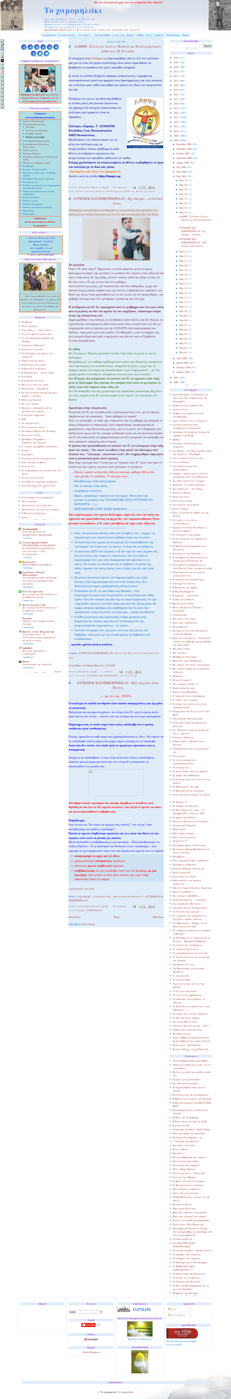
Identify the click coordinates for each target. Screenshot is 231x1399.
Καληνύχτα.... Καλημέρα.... (36, 388)
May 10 (183, 311)
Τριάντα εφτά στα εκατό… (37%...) (191, 1025)
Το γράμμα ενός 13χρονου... (187, 1254)
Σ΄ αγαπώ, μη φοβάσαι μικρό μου (39, 446)
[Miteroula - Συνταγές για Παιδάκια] (2, 79)
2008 (176, 140)
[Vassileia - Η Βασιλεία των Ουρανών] (2, 107)
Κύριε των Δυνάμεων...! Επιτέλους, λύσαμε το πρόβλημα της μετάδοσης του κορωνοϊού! (191, 641)
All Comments (177, 1315)
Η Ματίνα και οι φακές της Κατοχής (192, 1098)
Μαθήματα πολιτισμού (184, 656)
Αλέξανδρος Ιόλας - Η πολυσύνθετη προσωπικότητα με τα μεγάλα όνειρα (39, 637)
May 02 (183, 347)
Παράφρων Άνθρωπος (184, 864)
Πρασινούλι (29, 562)
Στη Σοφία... (28, 454)
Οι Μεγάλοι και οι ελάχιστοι (188, 790)
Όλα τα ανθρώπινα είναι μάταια (190, 821)
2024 (176, 67)
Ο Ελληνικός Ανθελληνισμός (187, 718)
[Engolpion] (2, 60)
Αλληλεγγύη (118, 35)
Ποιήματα (159, 35)
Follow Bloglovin (91, 1352)
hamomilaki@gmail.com (58, 30)
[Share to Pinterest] (153, 187)
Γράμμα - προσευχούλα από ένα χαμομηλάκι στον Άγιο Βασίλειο (190, 475)
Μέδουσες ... (179, 676)
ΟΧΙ (23, 419)
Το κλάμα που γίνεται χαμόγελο (190, 1013)
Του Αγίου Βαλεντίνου (184, 1021)
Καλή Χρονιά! (180, 626)
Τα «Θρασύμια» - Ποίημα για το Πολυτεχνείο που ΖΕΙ (189, 924)
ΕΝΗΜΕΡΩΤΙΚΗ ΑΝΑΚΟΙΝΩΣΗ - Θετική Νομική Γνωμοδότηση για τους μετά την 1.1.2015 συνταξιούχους (39, 550)
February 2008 (183, 367)
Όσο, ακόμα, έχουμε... (184, 833)
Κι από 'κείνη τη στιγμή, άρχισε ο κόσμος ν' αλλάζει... (39, 394)
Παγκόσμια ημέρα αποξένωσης (189, 845)
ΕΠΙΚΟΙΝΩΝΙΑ (94, 910)
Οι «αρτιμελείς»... (182, 767)
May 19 (183, 270)
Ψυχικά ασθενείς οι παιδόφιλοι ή (190, 1049)
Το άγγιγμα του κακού (184, 991)
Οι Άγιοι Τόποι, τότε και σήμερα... (191, 771)
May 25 (183, 207)
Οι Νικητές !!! (179, 802)
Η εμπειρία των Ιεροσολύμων (188, 579)
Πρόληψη (30, 127)
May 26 (183, 203)
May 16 (183, 283)
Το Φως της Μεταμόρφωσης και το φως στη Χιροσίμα (190, 1287)
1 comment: (108, 671)
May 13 (183, 297)
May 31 (183, 180)
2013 (176, 117)
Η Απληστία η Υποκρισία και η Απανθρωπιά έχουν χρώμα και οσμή (192, 566)
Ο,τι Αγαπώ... (179, 756)
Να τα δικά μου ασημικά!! (186, 1165)
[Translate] (2, 48)
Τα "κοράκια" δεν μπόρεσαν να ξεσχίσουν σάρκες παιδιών (189, 917)
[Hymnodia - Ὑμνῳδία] (2, 72)
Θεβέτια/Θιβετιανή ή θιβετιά (37, 564)
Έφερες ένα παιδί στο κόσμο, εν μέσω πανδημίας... (189, 529)
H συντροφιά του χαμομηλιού (37, 497)
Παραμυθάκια (173, 35)
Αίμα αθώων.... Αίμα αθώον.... (37, 330)
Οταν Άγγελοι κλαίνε (184, 837)
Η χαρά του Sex (180, 1125)
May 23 (183, 251)
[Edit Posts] (2, 44)
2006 (176, 382)
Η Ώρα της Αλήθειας (183, 599)
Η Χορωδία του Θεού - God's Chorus (191, 1129)
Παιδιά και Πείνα (182, 1204)
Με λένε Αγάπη (30, 403)
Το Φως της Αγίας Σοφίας (186, 1017)
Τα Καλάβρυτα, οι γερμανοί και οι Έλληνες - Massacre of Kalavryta (191, 939)
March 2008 (182, 362)
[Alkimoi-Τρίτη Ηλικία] (2, 52)
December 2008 (184, 144)
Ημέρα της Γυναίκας (183, 603)
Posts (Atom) (88, 924)
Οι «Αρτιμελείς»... (31, 423)
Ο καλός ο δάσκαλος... (184, 737)
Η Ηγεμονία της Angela (184, 587)
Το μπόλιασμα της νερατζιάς (37, 664)
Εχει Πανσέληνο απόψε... (186, 1083)
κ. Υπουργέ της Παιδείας (185, 1141)
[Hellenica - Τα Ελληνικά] (2, 68)
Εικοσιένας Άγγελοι (32, 349)
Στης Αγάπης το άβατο (33, 462)
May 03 (183, 343)
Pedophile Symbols (34, 134)
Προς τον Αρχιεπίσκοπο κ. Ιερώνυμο (192, 887)
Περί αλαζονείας (181, 872)
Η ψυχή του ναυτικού (32, 380)
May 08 (183, 320)
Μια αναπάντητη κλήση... (186, 1161)
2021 (176, 80)
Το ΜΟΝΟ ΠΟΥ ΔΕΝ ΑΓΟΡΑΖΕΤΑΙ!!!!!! (183, 1268)
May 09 (183, 315)
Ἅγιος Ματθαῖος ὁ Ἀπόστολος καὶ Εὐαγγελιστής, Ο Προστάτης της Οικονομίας (190, 398)
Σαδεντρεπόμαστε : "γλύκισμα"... (190, 899)
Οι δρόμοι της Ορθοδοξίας (186, 775)
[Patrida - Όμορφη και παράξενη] (2, 95)
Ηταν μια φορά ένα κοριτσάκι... (189, 1133)
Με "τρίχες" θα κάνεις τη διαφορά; (191, 664)
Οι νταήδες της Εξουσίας (185, 805)
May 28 (183, 194)
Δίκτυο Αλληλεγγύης (34, 605)
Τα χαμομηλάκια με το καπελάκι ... (191, 953)
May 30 (183, 184)
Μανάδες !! (178, 1153)
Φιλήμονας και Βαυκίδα (185, 1293)
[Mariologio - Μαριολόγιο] (2, 76)
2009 (176, 135)
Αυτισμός (81, 675)
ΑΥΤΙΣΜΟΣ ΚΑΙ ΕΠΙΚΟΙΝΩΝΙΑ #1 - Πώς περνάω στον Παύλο (193, 242)
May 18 (183, 274)
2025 (176, 62)
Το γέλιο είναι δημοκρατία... (187, 995)
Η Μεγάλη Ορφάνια (183, 591)
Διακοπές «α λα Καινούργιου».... (190, 484)
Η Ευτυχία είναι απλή (33, 364)
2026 (176, 57)
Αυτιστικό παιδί (128, 675)
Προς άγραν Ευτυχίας (184, 1208)
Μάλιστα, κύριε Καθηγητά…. (188, 660)
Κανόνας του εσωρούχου (37, 131)
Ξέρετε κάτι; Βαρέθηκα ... (186, 692)
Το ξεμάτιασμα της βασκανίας (188, 1273)
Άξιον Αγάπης (29, 501)
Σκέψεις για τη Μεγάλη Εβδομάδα (190, 1220)
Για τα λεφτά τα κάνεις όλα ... (189, 458)
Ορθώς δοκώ (178, 829)
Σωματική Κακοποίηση (33, 121)
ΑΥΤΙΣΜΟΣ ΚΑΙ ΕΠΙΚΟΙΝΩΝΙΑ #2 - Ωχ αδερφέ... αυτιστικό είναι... (118, 201)
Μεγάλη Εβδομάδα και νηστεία (189, 1157)
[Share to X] (147, 187)
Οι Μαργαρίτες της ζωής (185, 786)
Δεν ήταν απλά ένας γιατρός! (188, 480)
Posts (173, 1309)
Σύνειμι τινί (28, 466)
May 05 (183, 334)
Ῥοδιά (25, 661)
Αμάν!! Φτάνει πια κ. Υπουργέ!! (189, 420)
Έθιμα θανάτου (180, 496)
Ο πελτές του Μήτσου (184, 1177)
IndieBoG (27, 648)
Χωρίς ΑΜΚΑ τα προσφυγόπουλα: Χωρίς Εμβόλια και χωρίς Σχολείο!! (191, 1039)
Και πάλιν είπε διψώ (183, 618)
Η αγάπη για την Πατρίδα (186, 553)
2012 (176, 121)
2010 (176, 131)
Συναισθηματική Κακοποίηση (36, 141)
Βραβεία (131, 35)
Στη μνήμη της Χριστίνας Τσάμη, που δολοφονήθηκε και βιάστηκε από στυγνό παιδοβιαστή (192, 1232)
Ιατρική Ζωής (179, 614)
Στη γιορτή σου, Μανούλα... (187, 903)
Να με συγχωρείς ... (183, 680)
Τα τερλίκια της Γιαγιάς (185, 949)
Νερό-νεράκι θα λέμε (183, 688)
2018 (176, 94)
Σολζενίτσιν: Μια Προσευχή (187, 1224)
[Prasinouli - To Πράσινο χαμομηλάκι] (2, 99)
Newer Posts (74, 917)
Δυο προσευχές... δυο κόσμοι (187, 488)
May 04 (183, 338)
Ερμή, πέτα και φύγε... (33, 360)
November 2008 (184, 148)
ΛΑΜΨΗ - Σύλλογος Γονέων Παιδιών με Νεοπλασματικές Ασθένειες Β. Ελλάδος (117, 48)
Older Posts (158, 917)
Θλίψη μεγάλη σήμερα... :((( (187, 1137)
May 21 (183, 260)
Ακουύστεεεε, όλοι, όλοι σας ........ (39, 505)
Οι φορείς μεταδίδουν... (185, 817)
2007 (176, 377)
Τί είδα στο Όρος (181, 979)
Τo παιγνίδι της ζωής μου (186, 911)
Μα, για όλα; (179, 652)
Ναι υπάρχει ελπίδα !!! (185, 684)
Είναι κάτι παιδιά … (183, 500)
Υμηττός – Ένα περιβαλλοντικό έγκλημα (38, 623)
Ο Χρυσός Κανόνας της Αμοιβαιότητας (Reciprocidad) (37, 533)
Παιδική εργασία (30, 150)
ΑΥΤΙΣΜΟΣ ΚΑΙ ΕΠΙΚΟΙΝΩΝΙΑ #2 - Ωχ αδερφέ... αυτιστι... (192, 231)
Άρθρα (185, 35)
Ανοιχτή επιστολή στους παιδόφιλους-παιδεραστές (186, 426)
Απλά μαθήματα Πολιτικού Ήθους (190, 1060)
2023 (176, 71)
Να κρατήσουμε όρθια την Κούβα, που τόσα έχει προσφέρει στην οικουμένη (39, 580)
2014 (176, 112)
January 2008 (183, 372)
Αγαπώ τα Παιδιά (85, 191)
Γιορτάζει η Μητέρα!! (33, 345)
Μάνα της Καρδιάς (31, 399)
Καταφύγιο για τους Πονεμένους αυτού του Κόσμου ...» (190, 632)
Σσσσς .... (26, 517)
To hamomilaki (30, 529)
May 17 (183, 279)
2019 (176, 89)
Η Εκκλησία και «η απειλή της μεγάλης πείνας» (188, 574)
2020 (176, 85)
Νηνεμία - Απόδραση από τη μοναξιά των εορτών (36, 409)
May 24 (183, 212)
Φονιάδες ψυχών (181, 1033)
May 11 (183, 306)
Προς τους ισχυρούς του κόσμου (189, 1216)
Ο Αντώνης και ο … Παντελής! (188, 1173)
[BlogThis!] (143, 187)
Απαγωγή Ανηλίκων (32, 154)
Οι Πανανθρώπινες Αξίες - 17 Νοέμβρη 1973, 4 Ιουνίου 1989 (188, 811)
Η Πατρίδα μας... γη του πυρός (37, 372)
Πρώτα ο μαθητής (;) (183, 891)
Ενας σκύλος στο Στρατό (185, 504)
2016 (176, 103)
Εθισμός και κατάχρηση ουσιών (37, 163)
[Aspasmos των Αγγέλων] (2, 56)
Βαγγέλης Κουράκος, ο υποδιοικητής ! (34, 652)
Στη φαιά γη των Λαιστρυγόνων (190, 907)
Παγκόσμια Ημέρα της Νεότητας (38, 431)
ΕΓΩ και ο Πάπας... (182, 492)
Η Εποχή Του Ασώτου (183, 583)
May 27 (183, 198)
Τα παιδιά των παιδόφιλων (187, 945)
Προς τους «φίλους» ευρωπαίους (189, 1212)
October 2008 (183, 153)
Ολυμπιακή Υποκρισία (184, 825)
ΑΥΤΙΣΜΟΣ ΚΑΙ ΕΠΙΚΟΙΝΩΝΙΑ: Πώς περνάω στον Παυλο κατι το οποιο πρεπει (117, 652)
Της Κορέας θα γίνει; (183, 964)
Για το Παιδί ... (86, 35)
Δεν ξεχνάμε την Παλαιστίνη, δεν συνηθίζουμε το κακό (39, 596)
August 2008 (182, 162)
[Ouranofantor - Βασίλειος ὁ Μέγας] (2, 83)
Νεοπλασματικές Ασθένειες (121, 191)
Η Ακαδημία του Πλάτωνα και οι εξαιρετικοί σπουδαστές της (190, 559)
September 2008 (184, 158)
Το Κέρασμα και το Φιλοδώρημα (189, 1262)
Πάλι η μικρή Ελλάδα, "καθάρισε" (190, 860)
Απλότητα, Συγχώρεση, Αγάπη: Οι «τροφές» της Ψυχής (191, 433)
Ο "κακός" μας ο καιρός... (185, 699)
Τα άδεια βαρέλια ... (183, 1239)
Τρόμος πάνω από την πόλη (187, 1029)
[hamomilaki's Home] (2, 41)
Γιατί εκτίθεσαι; (181, 462)
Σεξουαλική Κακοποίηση (34, 125)
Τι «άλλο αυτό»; (181, 975)
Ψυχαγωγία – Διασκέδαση (186, 1045)
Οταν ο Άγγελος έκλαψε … (187, 1193)
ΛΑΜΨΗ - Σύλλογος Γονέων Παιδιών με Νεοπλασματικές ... (195, 220)
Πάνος (149, 35)
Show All (57, 671)
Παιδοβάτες (178, 856)
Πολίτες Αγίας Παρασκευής (38, 631)
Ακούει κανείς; (180, 409)
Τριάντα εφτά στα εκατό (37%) (38, 485)
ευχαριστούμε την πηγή (81, 888)
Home (116, 917)
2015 (176, 108)
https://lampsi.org (96, 58)
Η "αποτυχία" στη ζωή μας (186, 534)
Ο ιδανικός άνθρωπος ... (34, 415)
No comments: (120, 187)
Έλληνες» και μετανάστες (186, 1079)
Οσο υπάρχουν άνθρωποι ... (187, 1189)
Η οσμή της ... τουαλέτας (185, 595)
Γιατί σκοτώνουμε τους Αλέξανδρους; (184, 468)
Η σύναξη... (27, 376)
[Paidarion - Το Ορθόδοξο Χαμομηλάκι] (2, 91)
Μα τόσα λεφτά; (181, 648)
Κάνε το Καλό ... (181, 1149)
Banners (140, 35)
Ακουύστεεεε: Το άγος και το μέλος (40, 509)
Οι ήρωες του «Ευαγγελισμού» (188, 1181)
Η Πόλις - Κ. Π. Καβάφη (185, 1117)
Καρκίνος (100, 191)
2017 (176, 99)
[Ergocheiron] (2, 64)
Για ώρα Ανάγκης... (67, 35)
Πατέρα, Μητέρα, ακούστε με (188, 868)
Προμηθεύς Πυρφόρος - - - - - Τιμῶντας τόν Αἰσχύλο (36, 441)
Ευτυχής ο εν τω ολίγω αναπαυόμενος (184, 521)
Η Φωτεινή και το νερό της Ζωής (189, 1121)
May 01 (183, 352)
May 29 (183, 189)
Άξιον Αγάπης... (30, 326)
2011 (176, 126)
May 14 (183, 292)
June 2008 (181, 171)
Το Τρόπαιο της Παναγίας (186, 1281)
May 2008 (181, 176)
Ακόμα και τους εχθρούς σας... (188, 405)
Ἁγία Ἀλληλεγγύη (32, 591)
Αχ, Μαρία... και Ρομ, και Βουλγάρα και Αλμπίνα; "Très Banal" (192, 452)
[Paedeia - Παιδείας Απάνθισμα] (2, 87)
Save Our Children (102, 35)
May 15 (183, 288)
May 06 (183, 329)
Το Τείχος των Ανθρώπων (186, 1277)
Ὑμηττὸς (27, 618)
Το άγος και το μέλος (32, 477)
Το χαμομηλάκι (73, 10)
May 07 (183, 325)
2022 (176, 76)
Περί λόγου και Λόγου (184, 876)
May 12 (183, 302)
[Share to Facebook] (150, 187)
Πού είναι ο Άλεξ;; (31, 435)
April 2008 (182, 358)
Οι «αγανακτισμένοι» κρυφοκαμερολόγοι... (184, 761)
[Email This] (140, 187)
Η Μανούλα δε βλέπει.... (34, 368)
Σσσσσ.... (26, 450)
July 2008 (181, 167)
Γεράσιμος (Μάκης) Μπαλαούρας (33, 573)
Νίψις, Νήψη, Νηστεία (184, 1169)
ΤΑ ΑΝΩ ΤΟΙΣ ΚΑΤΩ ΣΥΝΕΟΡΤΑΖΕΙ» (183, 1244)
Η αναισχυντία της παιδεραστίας (190, 1094)
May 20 (183, 265)
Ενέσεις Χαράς (180, 508)
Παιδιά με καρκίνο (146, 191)
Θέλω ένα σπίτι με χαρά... (35, 384)
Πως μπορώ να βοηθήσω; (185, 895)
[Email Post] (134, 187)
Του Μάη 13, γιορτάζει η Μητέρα (39, 481)
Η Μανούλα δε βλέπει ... (34, 513)
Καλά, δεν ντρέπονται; (185, 622)
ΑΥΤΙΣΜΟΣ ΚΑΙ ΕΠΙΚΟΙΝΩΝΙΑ (103, 675)
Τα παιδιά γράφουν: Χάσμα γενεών (192, 1250)
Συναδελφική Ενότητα (35, 542)
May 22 (183, 256)
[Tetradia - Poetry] (2, 103)
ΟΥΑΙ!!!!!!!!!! (179, 841)
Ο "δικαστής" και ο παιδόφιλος (188, 696)
